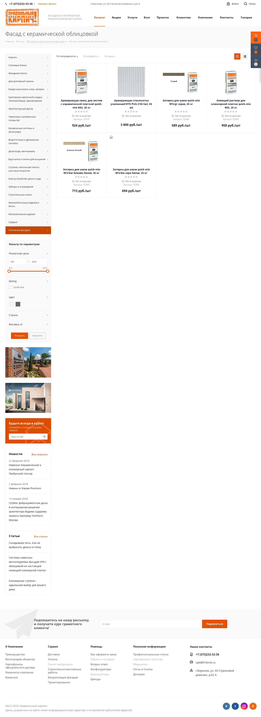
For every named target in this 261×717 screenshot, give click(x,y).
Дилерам (139, 674)
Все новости (40, 454)
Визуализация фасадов (63, 677)
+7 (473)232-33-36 (207, 654)
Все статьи (41, 536)
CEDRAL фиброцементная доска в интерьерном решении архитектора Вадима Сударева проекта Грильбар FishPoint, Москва (28, 511)
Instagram (244, 706)
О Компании (14, 646)
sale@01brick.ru (205, 662)
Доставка (54, 654)
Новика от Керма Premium (25, 488)
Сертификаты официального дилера (20, 665)
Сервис (53, 646)
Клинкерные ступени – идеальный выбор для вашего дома (27, 585)
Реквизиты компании (19, 672)
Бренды (96, 679)
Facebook (235, 706)
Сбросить (37, 335)
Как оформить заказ (103, 654)
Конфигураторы (101, 669)
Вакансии (11, 677)
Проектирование (59, 682)
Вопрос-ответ (99, 664)
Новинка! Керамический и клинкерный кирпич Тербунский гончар (25, 469)
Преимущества (15, 654)
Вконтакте (226, 706)
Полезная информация (149, 646)
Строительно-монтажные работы (64, 670)
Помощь (96, 646)
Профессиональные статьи (150, 654)
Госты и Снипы (143, 669)
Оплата (52, 659)
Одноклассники (253, 706)
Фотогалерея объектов (20, 659)
